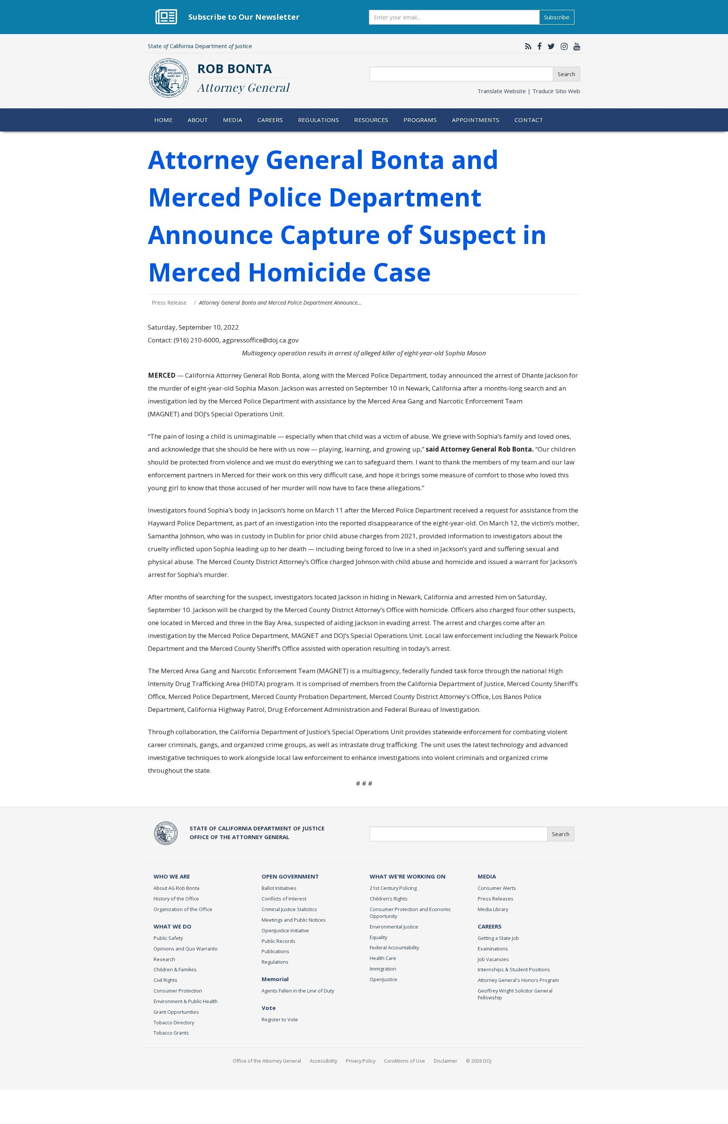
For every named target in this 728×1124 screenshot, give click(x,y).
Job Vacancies (493, 959)
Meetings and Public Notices (294, 919)
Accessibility (323, 1060)
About (198, 119)
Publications (275, 951)
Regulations (318, 119)
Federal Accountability (394, 947)
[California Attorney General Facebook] (537, 46)
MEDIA (487, 876)
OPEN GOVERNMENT (290, 876)
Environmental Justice (394, 926)
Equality (378, 937)
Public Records (278, 941)
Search (566, 74)
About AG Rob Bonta (176, 888)
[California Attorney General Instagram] (562, 46)
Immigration (383, 968)
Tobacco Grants (171, 1032)
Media (232, 119)
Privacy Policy (360, 1060)
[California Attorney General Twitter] (549, 46)
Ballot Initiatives (279, 888)
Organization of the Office (183, 909)
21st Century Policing (393, 888)
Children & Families (175, 969)
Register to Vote (280, 1019)
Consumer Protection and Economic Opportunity (410, 912)
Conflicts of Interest (284, 898)
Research (164, 959)
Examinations (493, 948)
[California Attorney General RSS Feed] (526, 46)
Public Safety (168, 938)
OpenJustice (383, 979)
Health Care (383, 958)
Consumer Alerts (497, 888)
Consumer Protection (178, 990)
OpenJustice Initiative (285, 930)
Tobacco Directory (174, 1022)
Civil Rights (165, 980)
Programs (420, 119)
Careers (270, 119)
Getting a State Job (498, 938)
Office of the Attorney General (267, 1060)
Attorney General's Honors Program (518, 980)
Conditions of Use (404, 1060)
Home (163, 119)
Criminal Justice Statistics (289, 909)
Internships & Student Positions (514, 969)
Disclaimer (445, 1060)
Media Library (493, 909)
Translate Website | (528, 91)
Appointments (476, 119)
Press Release (169, 302)
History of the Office (176, 898)
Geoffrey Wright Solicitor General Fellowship (515, 994)
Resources (371, 119)
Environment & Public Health (186, 1001)
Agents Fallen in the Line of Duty (298, 990)
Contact (529, 119)
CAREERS (490, 926)
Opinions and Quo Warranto (186, 948)
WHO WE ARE (172, 876)
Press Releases (495, 898)
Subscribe (557, 17)
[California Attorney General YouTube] (575, 46)
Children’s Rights (389, 898)
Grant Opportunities (176, 1011)
